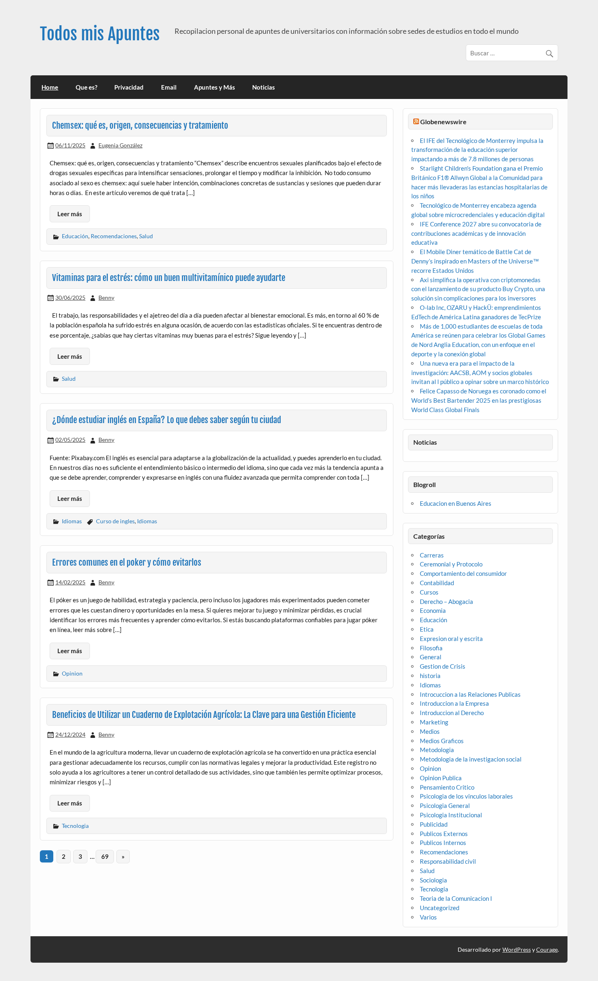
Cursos (429, 592)
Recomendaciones (114, 236)
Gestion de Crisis (442, 666)
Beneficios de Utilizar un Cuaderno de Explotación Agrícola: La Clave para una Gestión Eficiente (204, 714)
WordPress (516, 949)
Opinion (72, 673)
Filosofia (431, 648)
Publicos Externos (444, 833)
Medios (430, 731)
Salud (146, 236)
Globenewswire (443, 121)
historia (430, 675)
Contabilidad (437, 582)
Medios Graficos (442, 740)
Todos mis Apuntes (100, 34)
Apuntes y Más (214, 87)
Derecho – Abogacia (446, 601)
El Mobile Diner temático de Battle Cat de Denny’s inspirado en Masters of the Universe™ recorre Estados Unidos (475, 261)
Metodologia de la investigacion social (471, 759)
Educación (75, 236)
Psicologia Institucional (451, 815)
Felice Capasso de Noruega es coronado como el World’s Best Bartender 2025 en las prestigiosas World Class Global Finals (478, 400)
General (430, 657)
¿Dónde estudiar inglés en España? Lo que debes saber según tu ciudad (166, 420)
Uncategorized (439, 907)
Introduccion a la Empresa (454, 703)
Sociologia (433, 880)
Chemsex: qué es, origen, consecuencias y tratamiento (140, 125)
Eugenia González (120, 145)
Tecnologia (75, 825)
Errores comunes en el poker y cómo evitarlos (126, 562)
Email (169, 87)
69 (105, 856)
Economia (433, 610)
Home (49, 87)
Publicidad (433, 824)
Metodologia (437, 749)
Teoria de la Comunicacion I (456, 898)
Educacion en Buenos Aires (455, 503)
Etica (427, 629)
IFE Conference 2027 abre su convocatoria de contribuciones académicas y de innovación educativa (476, 233)
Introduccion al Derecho (452, 712)
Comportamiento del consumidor (463, 573)
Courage (547, 949)
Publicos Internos (443, 842)
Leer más (69, 213)
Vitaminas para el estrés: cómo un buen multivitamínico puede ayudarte (168, 277)
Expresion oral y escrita (451, 638)
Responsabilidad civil (448, 861)
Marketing (434, 722)
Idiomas (72, 521)
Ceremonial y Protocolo (451, 564)
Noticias (263, 87)
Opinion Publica (441, 777)
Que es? (86, 87)
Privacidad (129, 87)
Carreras (432, 555)
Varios (428, 917)
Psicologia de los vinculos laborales (466, 796)
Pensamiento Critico (447, 787)
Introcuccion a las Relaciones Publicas (470, 694)
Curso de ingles (115, 521)
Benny (106, 297)
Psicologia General (445, 805)
